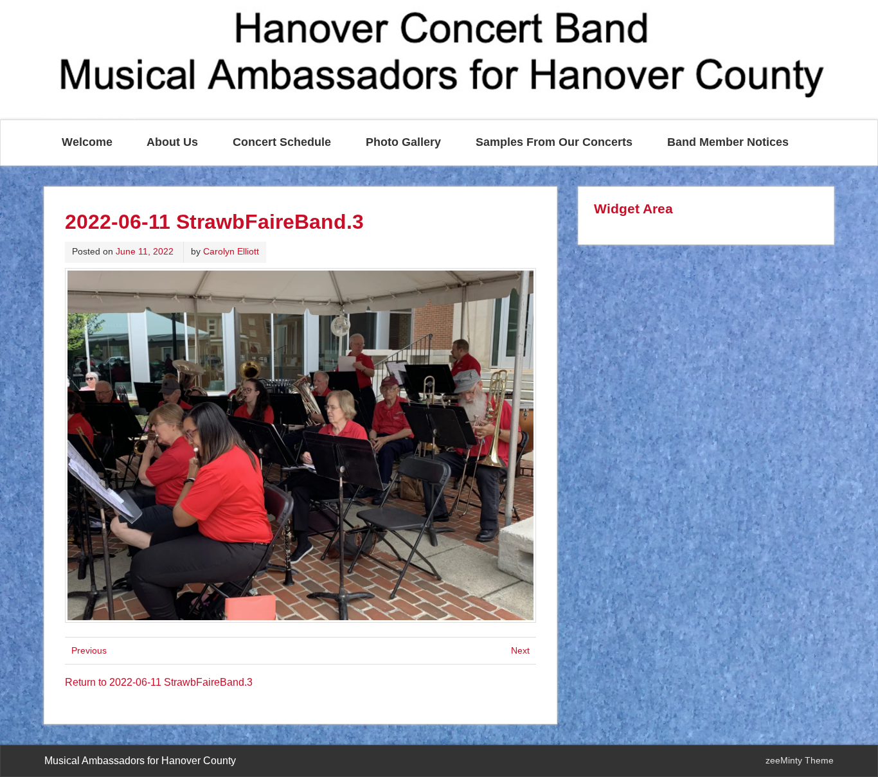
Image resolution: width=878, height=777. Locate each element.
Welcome (87, 142)
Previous (89, 650)
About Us (172, 142)
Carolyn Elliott (231, 251)
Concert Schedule (282, 142)
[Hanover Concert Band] (439, 107)
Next (520, 650)
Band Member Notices (728, 142)
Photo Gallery (403, 142)
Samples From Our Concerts (554, 142)
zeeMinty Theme (800, 760)
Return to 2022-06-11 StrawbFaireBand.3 (159, 682)
